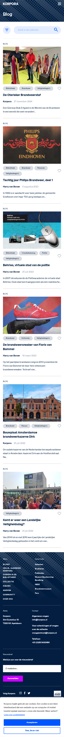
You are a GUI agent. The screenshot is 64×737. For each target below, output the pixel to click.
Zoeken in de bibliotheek (10, 576)
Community (9, 595)
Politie (44, 253)
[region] (32, 717)
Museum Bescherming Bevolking (44, 578)
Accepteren (32, 722)
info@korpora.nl (39, 620)
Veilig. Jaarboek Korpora (12, 569)
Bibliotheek (10, 88)
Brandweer (26, 88)
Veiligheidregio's (43, 88)
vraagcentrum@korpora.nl (44, 633)
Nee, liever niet (32, 731)
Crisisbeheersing (28, 253)
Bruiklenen (39, 569)
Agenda (7, 590)
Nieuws (24, 426)
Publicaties (39, 573)
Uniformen (25, 338)
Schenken (39, 564)
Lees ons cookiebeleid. (14, 715)
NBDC (37, 585)
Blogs (6, 564)
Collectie (8, 582)
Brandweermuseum (43, 589)
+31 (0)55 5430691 (41, 643)
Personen (41, 168)
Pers (37, 593)
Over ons (8, 599)
